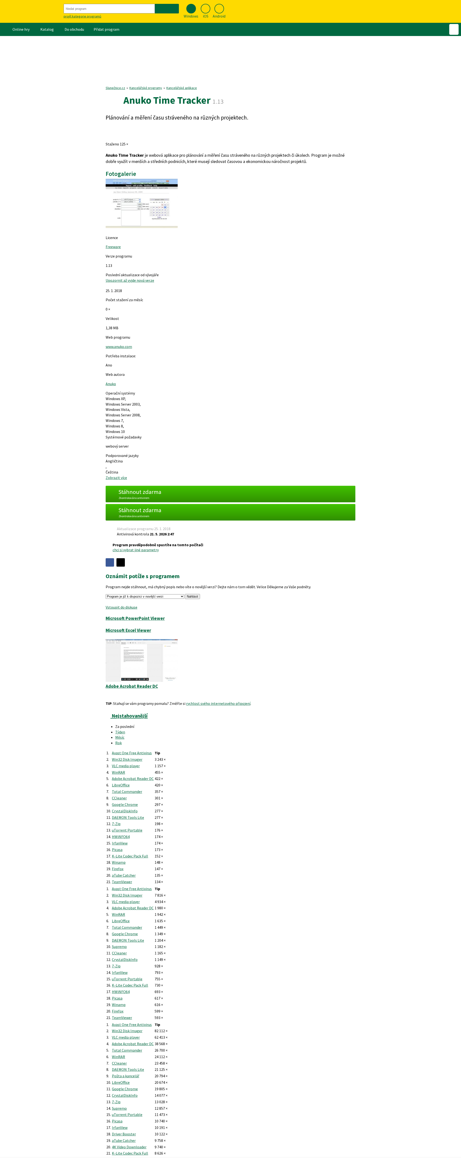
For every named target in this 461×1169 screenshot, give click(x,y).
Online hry (21, 29)
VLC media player (126, 765)
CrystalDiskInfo (125, 811)
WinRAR (118, 772)
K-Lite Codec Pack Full (130, 856)
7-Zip (116, 823)
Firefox (117, 868)
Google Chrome (125, 804)
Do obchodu (74, 29)
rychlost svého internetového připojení (218, 703)
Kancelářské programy (145, 88)
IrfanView (119, 843)
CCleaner (119, 798)
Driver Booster (124, 1134)
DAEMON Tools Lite (128, 817)
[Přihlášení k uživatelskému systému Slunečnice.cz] (454, 29)
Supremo (119, 946)
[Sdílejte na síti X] (120, 562)
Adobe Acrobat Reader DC (133, 778)
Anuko (111, 383)
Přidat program (106, 29)
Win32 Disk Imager (127, 759)
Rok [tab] (118, 742)
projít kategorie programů (82, 16)
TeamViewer (122, 881)
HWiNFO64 (121, 836)
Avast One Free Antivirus (132, 752)
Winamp (119, 862)
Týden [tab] (120, 732)
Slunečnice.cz (115, 88)
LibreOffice (121, 785)
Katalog (47, 29)
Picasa (117, 849)
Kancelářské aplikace (181, 88)
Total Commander (127, 791)
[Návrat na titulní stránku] (31, 11)
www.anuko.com (119, 346)
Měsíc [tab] (119, 737)
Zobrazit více (116, 477)
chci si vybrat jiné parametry (136, 549)
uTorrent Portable (127, 830)
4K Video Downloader (129, 1147)
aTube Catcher (124, 875)
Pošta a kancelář (125, 1075)
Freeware (113, 246)
